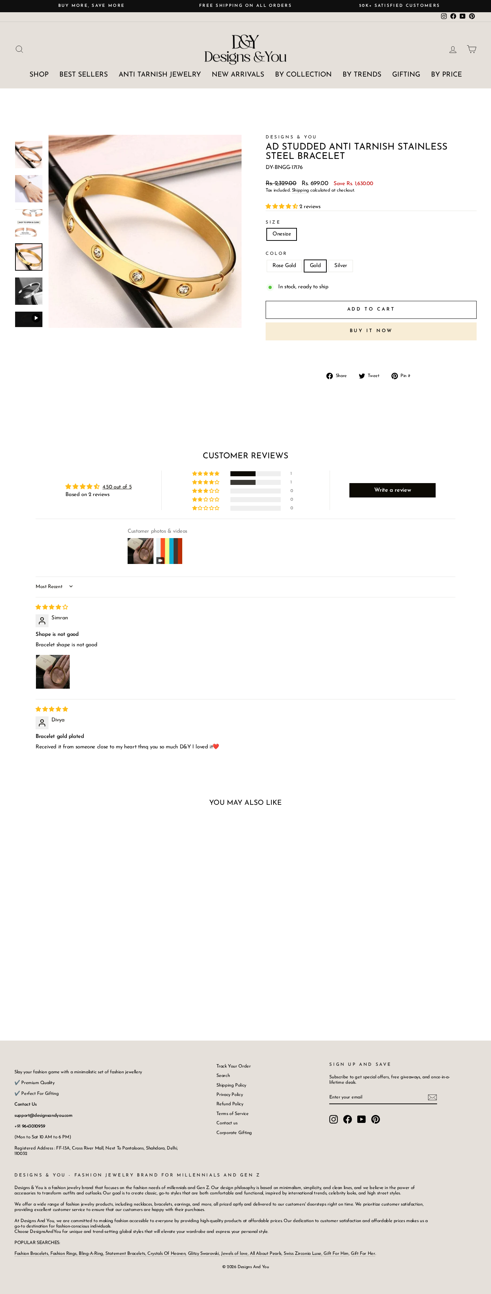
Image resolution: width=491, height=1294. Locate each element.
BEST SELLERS (83, 75)
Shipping (300, 190)
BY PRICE (446, 75)
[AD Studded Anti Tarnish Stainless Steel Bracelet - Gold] (69, 989)
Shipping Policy (231, 1085)
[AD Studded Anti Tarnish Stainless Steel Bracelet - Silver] (78, 989)
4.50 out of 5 (117, 487)
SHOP (39, 75)
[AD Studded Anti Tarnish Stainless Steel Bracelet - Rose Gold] (59, 989)
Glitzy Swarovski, (204, 1253)
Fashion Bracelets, (32, 1253)
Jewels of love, (235, 1253)
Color (277, 254)
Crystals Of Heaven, (166, 1253)
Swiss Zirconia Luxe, (303, 1253)
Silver (340, 266)
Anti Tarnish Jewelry (160, 75)
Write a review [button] (392, 490)
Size (273, 222)
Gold (315, 266)
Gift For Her (363, 1253)
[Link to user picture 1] (53, 672)
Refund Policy (229, 1104)
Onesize (281, 234)
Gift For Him (336, 1253)
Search (223, 1075)
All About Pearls (265, 1253)
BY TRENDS (362, 75)
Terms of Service (232, 1113)
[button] (282, 207)
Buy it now (371, 331)
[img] (52, 607)
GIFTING (406, 75)
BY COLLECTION (303, 75)
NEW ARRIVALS (238, 75)
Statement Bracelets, (125, 1253)
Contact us (226, 1123)
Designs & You (291, 137)
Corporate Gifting (234, 1132)
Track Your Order (233, 1066)
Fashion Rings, (64, 1253)
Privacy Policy (229, 1094)
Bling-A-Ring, (91, 1253)
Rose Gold (284, 266)
